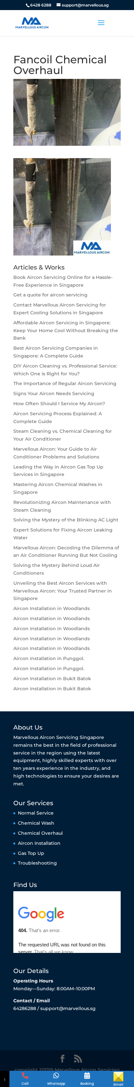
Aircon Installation (39, 843)
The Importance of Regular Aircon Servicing (64, 383)
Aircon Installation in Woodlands (51, 608)
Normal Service (36, 813)
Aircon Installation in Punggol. (48, 658)
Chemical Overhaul (40, 833)
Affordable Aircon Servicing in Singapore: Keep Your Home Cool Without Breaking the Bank (65, 330)
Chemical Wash (36, 823)
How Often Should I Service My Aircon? (59, 403)
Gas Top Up (31, 853)
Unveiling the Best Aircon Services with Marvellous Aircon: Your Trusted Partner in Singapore (62, 591)
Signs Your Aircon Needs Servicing (53, 393)
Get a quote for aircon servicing (50, 295)
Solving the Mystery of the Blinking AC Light (65, 520)
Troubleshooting (37, 863)
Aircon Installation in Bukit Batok (52, 678)
